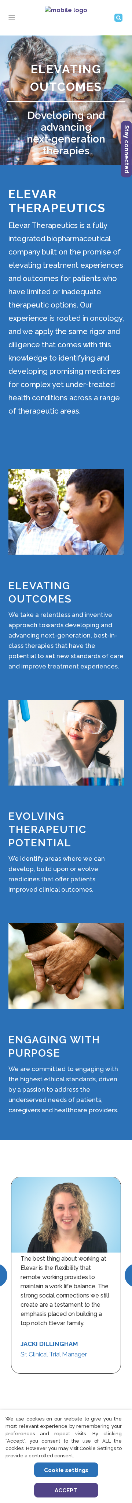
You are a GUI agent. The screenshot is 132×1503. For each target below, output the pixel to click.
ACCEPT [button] (66, 1490)
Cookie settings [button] (66, 1470)
